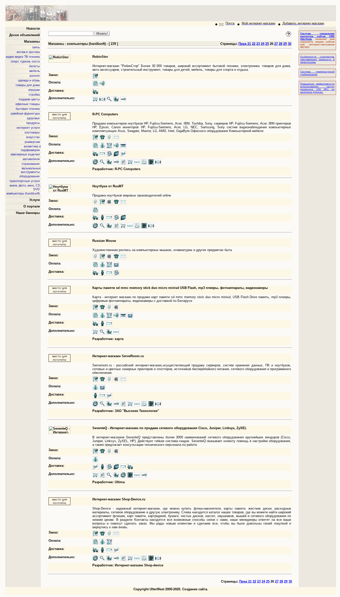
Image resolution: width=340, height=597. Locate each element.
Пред (242, 44)
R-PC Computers (105, 114)
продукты (33, 123)
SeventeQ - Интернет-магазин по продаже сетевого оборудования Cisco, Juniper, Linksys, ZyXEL (169, 428)
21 (249, 44)
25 (267, 44)
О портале (31, 206)
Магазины (32, 41)
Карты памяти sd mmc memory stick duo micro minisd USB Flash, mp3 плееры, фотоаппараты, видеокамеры (180, 288)
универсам (32, 142)
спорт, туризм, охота (25, 61)
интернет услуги (28, 128)
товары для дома (27, 85)
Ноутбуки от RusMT (107, 186)
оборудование (29, 176)
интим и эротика (28, 52)
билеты (34, 66)
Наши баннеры (28, 213)
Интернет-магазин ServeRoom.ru (118, 356)
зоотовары (32, 132)
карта (119, 339)
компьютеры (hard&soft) (23, 193)
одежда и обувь (29, 80)
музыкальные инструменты (31, 170)
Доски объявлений (24, 35)
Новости (33, 28)
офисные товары (27, 104)
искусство (33, 137)
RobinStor (100, 57)
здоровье (33, 118)
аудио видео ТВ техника (23, 57)
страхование (31, 164)
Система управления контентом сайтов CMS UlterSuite (317, 36)
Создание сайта (194, 589)
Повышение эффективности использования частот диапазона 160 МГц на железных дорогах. (317, 87)
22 (253, 44)
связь (36, 47)
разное (35, 75)
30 (289, 44)
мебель (34, 71)
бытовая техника (28, 109)
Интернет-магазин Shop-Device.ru (118, 499)
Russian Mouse (104, 241)
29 (285, 44)
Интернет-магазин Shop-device (139, 565)
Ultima (120, 482)
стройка (34, 94)
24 (262, 44)
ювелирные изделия (25, 154)
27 (276, 44)
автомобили (31, 159)
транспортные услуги (24, 181)
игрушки (34, 90)
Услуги (34, 200)
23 (258, 44)
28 (280, 44)
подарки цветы (29, 99)
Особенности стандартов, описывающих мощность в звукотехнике (317, 59)
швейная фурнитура (25, 113)
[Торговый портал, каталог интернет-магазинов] (37, 20)
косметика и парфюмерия (31, 148)
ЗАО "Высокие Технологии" (137, 411)
